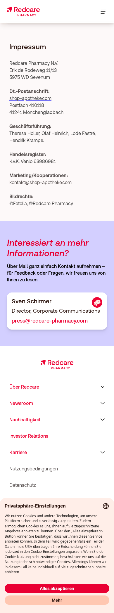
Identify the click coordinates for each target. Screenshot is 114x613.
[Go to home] (23, 11)
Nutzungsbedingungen (33, 468)
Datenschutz (22, 485)
